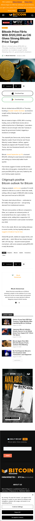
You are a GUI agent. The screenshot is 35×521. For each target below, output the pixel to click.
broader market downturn (16, 111)
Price (4, 255)
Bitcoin (16, 252)
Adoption (9, 252)
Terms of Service (17, 2)
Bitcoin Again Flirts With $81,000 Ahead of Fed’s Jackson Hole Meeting (21, 342)
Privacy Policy (28, 2)
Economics (28, 252)
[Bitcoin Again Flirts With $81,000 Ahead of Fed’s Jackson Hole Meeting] (6, 343)
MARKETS (4, 27)
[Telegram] (16, 302)
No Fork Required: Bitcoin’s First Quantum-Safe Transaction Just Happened (22, 352)
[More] (24, 86)
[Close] (33, 495)
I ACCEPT (21, 10)
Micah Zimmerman (10, 55)
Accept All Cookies (17, 517)
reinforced (17, 188)
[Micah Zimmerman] (3, 56)
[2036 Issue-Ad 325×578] (17, 396)
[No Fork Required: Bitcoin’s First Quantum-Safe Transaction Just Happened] (6, 353)
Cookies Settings (17, 506)
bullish (21, 252)
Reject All (17, 512)
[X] (19, 302)
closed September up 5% (15, 154)
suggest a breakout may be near (12, 232)
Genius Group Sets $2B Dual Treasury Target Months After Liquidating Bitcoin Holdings (22, 321)
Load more (17, 360)
